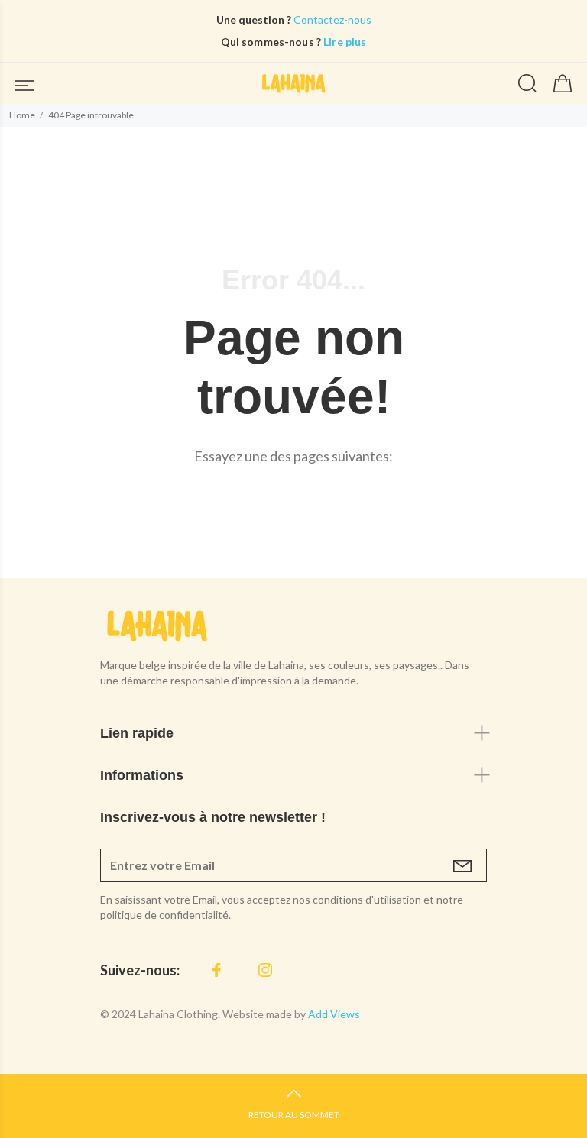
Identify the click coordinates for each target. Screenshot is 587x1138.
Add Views (334, 1013)
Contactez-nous (331, 19)
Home (22, 115)
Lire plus (344, 41)
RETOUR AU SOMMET (293, 1114)
